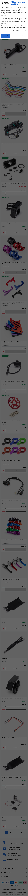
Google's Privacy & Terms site (20, 30)
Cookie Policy (4, 23)
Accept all (5, 35)
